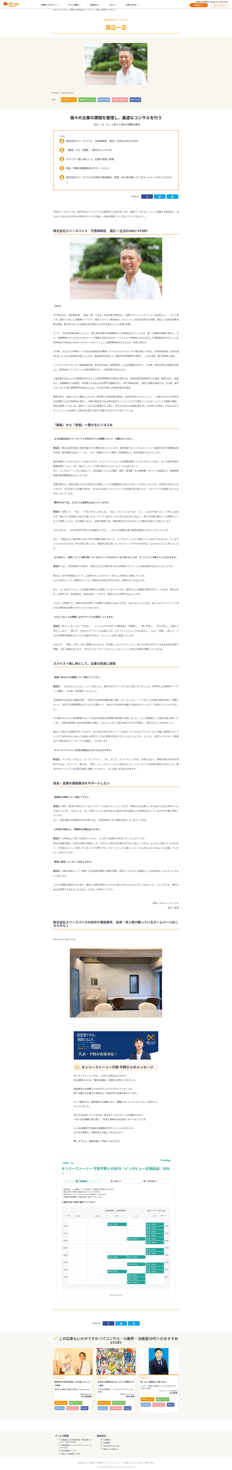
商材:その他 (135, 99)
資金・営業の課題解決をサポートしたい (88, 168)
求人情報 (90, 1463)
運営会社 (81, 1463)
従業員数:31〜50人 (61, 1403)
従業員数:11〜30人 (104, 1403)
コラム (111, 5)
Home (55, 9)
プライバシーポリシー (113, 1463)
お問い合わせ (131, 5)
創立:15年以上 (60, 1408)
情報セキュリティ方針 (133, 1463)
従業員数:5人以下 (69, 99)
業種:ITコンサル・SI (87, 99)
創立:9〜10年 (104, 99)
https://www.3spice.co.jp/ (64, 939)
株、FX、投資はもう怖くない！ (154, 1381)
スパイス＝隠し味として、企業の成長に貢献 (90, 159)
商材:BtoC (84, 1408)
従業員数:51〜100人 (147, 1399)
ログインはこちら (219, 5)
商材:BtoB (127, 1408)
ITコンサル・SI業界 (66, 9)
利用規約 (99, 1463)
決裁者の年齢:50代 (120, 99)
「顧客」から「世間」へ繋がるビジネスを (89, 150)
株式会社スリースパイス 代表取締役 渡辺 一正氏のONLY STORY (102, 141)
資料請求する (198, 5)
